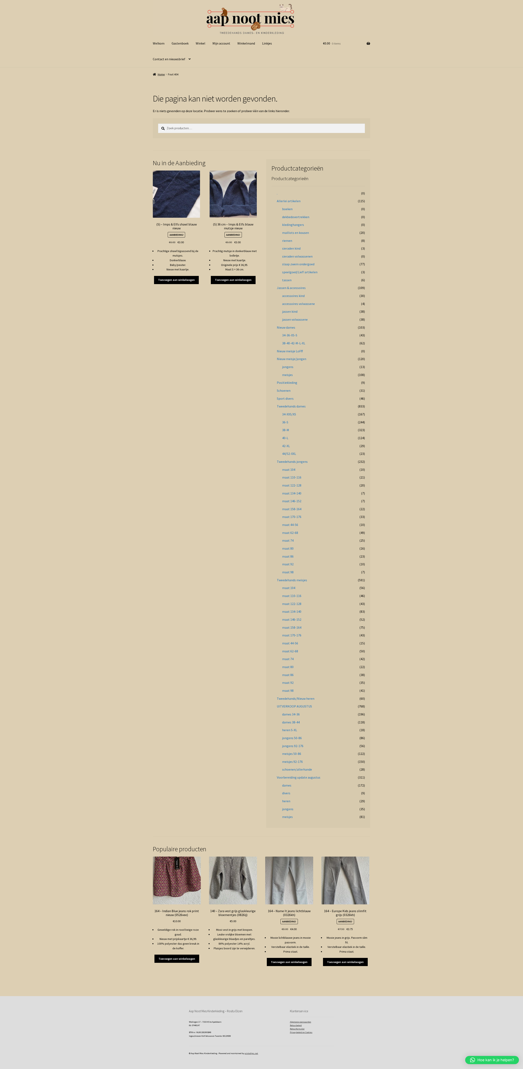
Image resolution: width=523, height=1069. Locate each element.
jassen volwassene (295, 319)
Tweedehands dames (291, 406)
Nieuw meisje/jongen (291, 359)
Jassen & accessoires (291, 288)
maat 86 (288, 556)
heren (286, 801)
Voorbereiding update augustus (298, 777)
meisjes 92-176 (292, 762)
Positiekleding (287, 383)
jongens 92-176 (292, 746)
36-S (285, 422)
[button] (492, 1060)
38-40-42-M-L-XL (293, 343)
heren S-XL (289, 730)
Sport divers (285, 398)
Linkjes (267, 43)
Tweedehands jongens (292, 462)
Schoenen (284, 390)
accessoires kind (293, 296)
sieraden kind (291, 248)
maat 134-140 (291, 493)
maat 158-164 (291, 509)
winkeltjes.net (251, 1053)
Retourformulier (297, 1029)
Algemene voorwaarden (300, 1022)
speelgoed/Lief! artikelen (299, 272)
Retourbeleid (296, 1025)
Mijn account (221, 43)
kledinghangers (293, 225)
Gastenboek (180, 43)
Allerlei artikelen (289, 201)
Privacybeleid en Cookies (301, 1032)
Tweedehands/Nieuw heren (295, 698)
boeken (287, 209)
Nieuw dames (286, 327)
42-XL (286, 446)
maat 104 (288, 470)
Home (161, 74)
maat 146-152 (291, 501)
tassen (287, 280)
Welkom (158, 43)
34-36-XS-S (289, 335)
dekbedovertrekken (295, 217)
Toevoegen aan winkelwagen (176, 280)
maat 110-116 (291, 477)
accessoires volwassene (298, 304)
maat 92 (288, 564)
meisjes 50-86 (291, 754)
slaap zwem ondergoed (298, 264)
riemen (287, 241)
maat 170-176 (291, 517)
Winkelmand (246, 43)
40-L (285, 438)
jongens (287, 367)
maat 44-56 (290, 525)
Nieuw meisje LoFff (290, 351)
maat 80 (288, 548)
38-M (285, 430)
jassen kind (289, 311)
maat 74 (288, 540)
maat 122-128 (291, 485)
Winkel (200, 43)
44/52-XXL (289, 454)
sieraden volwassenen (297, 256)
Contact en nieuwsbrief (169, 59)
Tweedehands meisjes (292, 580)
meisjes (287, 375)
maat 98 (288, 572)
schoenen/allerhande (297, 769)
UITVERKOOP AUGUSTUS (294, 706)
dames (286, 785)
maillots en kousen (295, 233)
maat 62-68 (290, 533)
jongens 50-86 (292, 738)
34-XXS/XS (289, 414)
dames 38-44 (291, 722)
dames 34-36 (291, 714)
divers (286, 793)
